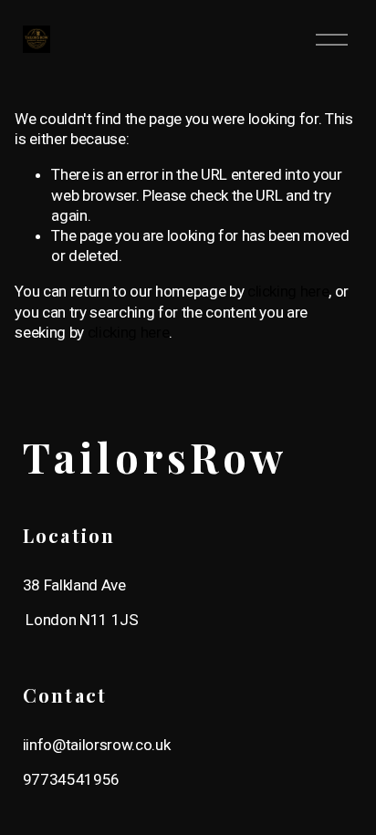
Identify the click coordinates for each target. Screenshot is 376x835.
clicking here (288, 291)
